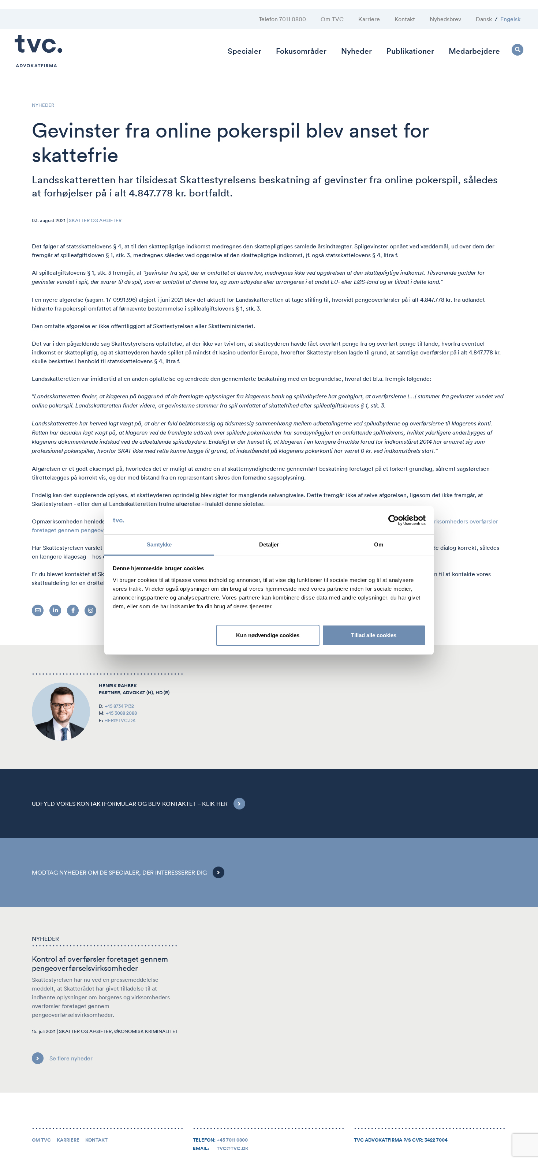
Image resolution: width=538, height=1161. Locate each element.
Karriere (369, 19)
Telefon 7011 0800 (282, 19)
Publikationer (410, 51)
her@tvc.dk (120, 720)
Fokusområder (301, 51)
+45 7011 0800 (232, 1140)
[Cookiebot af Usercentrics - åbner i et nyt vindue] (394, 520)
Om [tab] (378, 544)
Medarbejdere (474, 51)
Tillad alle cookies (373, 635)
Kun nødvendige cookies (267, 635)
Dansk (484, 19)
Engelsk (510, 19)
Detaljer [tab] (269, 544)
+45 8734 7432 (119, 706)
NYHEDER (43, 105)
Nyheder (356, 51)
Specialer (244, 51)
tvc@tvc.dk (233, 1148)
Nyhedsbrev (445, 19)
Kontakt (405, 19)
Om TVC (332, 19)
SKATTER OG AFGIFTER (95, 220)
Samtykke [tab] (159, 544)
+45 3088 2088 (121, 713)
